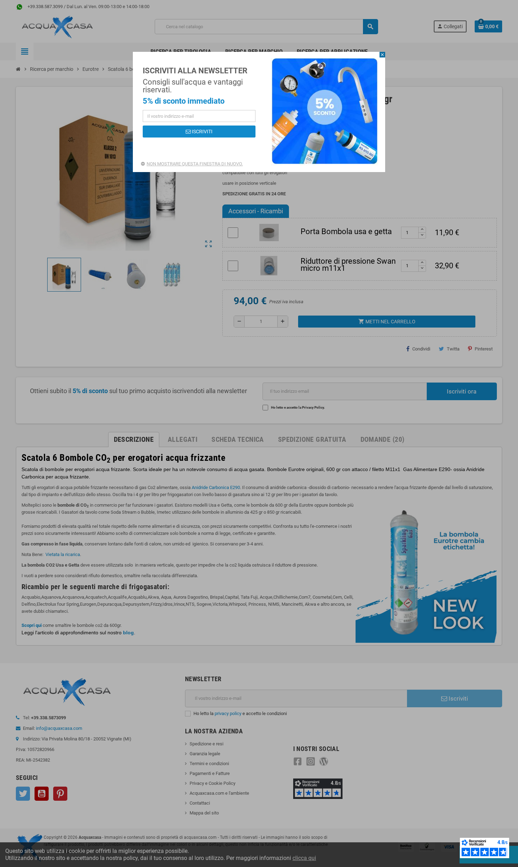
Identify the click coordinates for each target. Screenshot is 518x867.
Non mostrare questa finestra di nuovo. (195, 163)
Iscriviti (201, 131)
